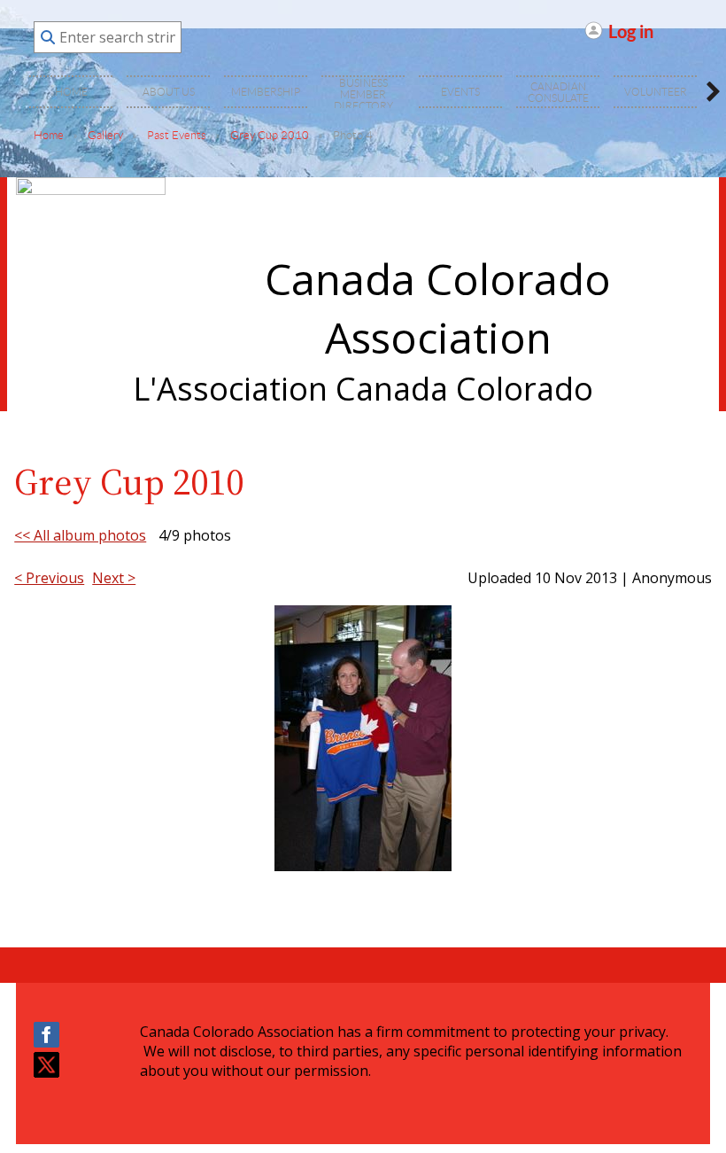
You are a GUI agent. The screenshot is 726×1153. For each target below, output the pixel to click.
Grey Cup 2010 (269, 135)
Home (49, 135)
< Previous (49, 578)
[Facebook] (46, 1035)
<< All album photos (80, 535)
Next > (113, 578)
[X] (46, 1065)
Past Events (176, 135)
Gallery (105, 135)
